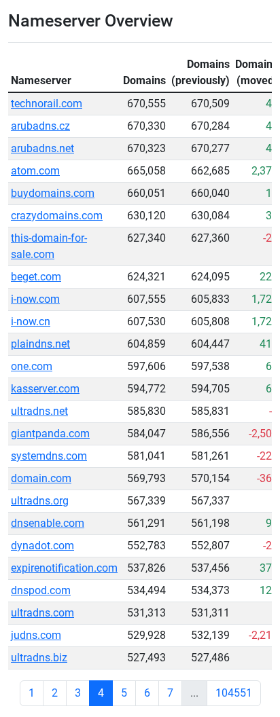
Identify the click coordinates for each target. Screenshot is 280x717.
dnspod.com (41, 590)
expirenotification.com (64, 568)
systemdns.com (49, 455)
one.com (31, 366)
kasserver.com (45, 388)
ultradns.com (42, 612)
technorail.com (46, 103)
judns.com (36, 635)
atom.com (35, 170)
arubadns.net (42, 148)
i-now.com (35, 299)
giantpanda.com (50, 433)
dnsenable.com (47, 523)
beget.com (36, 276)
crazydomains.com (57, 215)
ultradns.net (39, 411)
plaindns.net (40, 343)
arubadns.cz (40, 126)
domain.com (41, 478)
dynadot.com (42, 545)
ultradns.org (40, 500)
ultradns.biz (39, 657)
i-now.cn (30, 321)
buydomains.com (52, 193)
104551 (233, 692)
